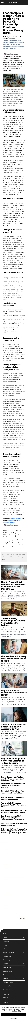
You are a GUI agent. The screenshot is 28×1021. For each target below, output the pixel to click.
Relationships (7, 864)
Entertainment (7, 875)
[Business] (23, 842)
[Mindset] (23, 853)
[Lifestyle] (23, 857)
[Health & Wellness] (23, 861)
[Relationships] (23, 864)
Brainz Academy (8, 890)
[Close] (26, 1007)
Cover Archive (7, 898)
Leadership (6, 849)
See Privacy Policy (16, 1011)
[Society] (23, 872)
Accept (13, 1015)
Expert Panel (7, 883)
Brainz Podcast (7, 894)
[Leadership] (23, 849)
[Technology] (23, 868)
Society (5, 872)
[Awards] (23, 887)
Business (5, 842)
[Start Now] (14, 588)
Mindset (5, 853)
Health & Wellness (8, 860)
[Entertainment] (23, 875)
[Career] (23, 846)
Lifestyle (5, 857)
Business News (7, 879)
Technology (6, 868)
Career (5, 846)
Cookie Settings (13, 1018)
